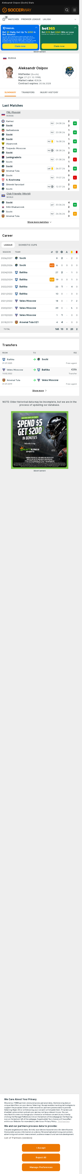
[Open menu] (75, 10)
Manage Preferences (41, 1167)
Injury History (49, 92)
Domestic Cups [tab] (27, 245)
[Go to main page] (19, 10)
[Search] (67, 10)
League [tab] (8, 245)
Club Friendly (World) (18, 193)
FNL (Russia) (13, 112)
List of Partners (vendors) (18, 1137)
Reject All (41, 1157)
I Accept (41, 1147)
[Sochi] (69, 75)
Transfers (28, 92)
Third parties (64, 1121)
